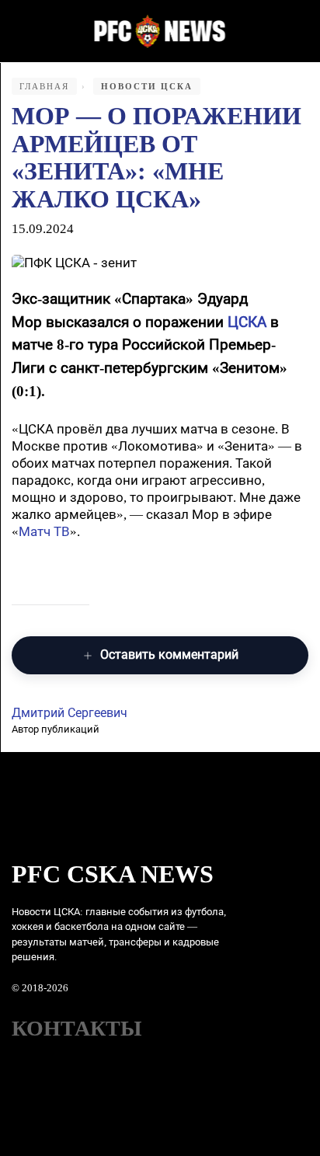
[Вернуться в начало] (160, 31)
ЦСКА (247, 322)
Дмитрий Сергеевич (69, 712)
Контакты (77, 1028)
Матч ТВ (44, 531)
